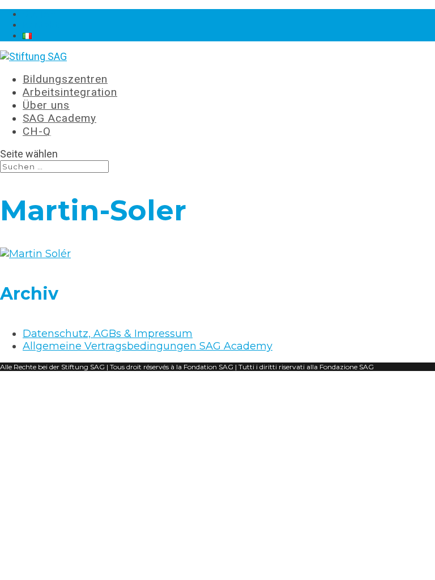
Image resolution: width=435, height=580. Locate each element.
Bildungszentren (65, 79)
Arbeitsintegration (70, 92)
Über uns (46, 105)
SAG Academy (59, 118)
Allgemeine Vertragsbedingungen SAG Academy (147, 346)
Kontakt (41, 25)
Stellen (39, 14)
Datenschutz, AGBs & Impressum (108, 333)
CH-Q (37, 131)
